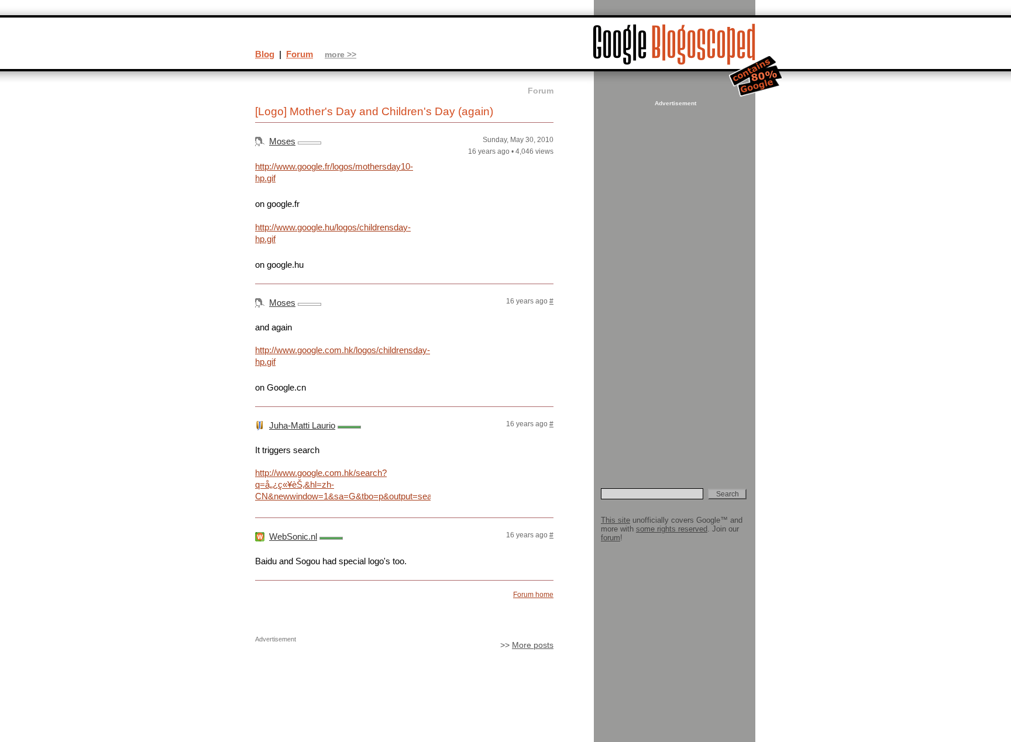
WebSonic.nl (293, 536)
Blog (264, 54)
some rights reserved (671, 528)
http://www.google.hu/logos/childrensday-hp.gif (333, 233)
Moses (282, 141)
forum (610, 537)
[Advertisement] (674, 284)
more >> (340, 54)
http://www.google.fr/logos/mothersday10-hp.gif (334, 172)
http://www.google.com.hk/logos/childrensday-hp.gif (342, 356)
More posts (532, 645)
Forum (299, 54)
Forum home (533, 595)
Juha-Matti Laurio (302, 425)
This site (615, 520)
